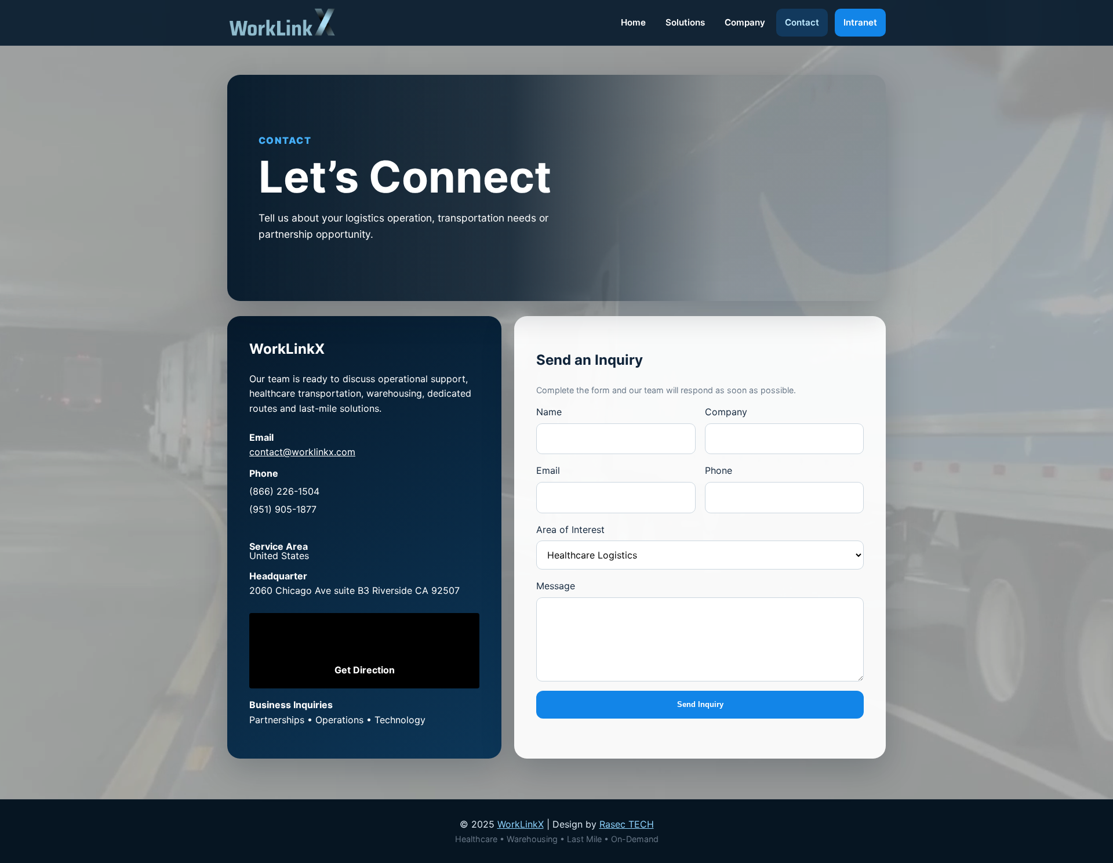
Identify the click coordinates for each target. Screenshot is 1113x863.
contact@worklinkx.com (302, 452)
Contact (802, 22)
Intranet (860, 22)
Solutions (685, 22)
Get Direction (364, 670)
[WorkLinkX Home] (282, 22)
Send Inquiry (700, 704)
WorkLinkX (520, 824)
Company (745, 22)
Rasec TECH (626, 824)
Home (633, 22)
